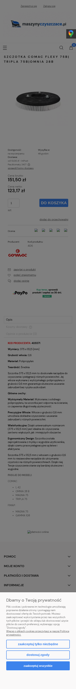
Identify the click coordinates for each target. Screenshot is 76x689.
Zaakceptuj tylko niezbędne (38, 644)
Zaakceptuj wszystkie (38, 665)
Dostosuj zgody (38, 654)
